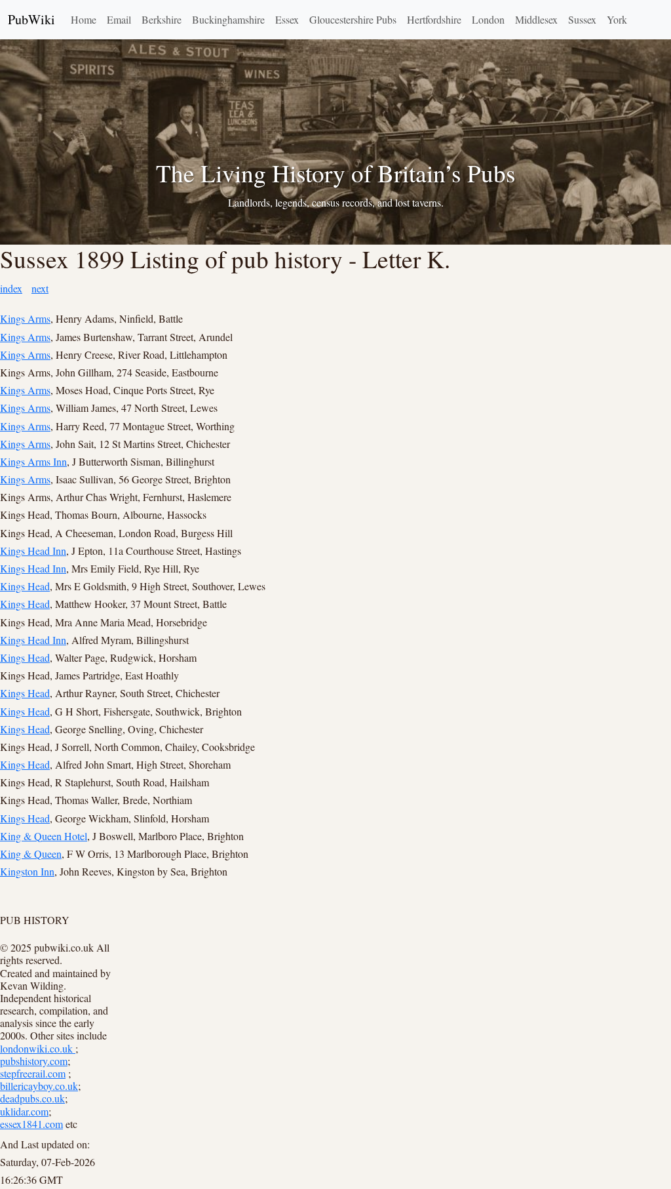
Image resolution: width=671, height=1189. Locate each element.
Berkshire (162, 19)
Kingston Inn (27, 871)
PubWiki (31, 19)
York (617, 19)
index (11, 288)
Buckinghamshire (228, 19)
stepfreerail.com (33, 1073)
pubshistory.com (33, 1061)
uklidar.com (24, 1111)
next (39, 288)
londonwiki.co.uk (37, 1048)
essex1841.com (31, 1124)
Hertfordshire (434, 19)
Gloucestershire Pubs (352, 19)
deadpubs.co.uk (32, 1098)
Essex (287, 19)
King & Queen (31, 853)
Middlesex (536, 19)
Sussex (582, 19)
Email (119, 19)
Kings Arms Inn (33, 461)
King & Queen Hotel (43, 836)
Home (83, 19)
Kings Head (25, 586)
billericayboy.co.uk (39, 1086)
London (488, 19)
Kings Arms (25, 318)
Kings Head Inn (33, 550)
